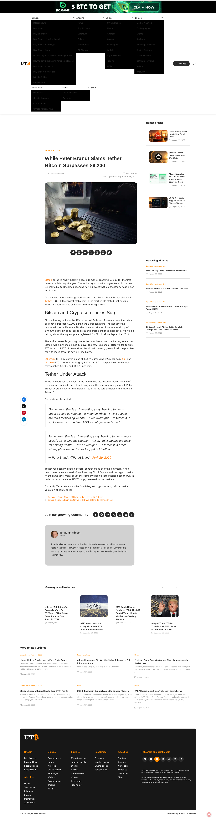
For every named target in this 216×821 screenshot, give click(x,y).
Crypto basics (54, 758)
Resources (37, 87)
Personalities (101, 769)
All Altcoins (83, 50)
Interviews (142, 71)
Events (140, 33)
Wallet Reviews (144, 55)
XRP (124, 358)
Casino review (77, 773)
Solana (81, 39)
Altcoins (80, 18)
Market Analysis (144, 23)
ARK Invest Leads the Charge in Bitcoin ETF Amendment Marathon (91, 626)
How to (110, 28)
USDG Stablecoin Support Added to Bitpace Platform (177, 200)
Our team (122, 758)
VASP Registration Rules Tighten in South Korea (158, 691)
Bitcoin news (30, 758)
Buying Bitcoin (40, 33)
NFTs (109, 66)
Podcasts (38, 92)
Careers (121, 762)
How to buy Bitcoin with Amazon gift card (53, 61)
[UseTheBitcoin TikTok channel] (181, 759)
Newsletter (123, 766)
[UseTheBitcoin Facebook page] (145, 759)
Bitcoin (35, 18)
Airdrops (111, 33)
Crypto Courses (41, 98)
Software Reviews (145, 61)
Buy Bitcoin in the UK (43, 66)
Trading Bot (76, 785)
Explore (138, 18)
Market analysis (78, 758)
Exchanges (112, 44)
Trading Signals (144, 28)
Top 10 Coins (84, 28)
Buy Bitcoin (38, 28)
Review (74, 769)
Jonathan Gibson (56, 173)
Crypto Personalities (43, 109)
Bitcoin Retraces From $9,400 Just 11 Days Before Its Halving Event (80, 500)
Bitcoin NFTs (39, 82)
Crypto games (54, 781)
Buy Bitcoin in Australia (44, 71)
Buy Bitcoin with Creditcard (46, 39)
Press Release (70, 92)
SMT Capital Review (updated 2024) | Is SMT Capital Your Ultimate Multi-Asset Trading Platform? (128, 613)
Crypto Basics (114, 23)
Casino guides (54, 769)
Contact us (123, 773)
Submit (64, 87)
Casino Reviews (144, 50)
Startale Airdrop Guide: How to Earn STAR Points (177, 155)
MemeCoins (83, 44)
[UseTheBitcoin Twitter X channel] (163, 759)
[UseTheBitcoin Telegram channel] (151, 759)
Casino (110, 39)
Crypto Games (114, 55)
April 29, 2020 (101, 457)
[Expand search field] (194, 64)
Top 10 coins (30, 787)
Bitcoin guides (31, 766)
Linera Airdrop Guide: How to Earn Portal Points (178, 134)
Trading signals (78, 762)
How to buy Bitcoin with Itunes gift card (52, 55)
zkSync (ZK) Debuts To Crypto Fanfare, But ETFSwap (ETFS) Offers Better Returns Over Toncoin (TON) (56, 613)
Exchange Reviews (146, 44)
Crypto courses (102, 762)
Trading (110, 61)
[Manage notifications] (209, 814)
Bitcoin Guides (40, 77)
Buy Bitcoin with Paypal (44, 44)
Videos (140, 66)
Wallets (110, 50)
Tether (48, 300)
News (80, 23)
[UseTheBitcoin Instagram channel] (169, 759)
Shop (93, 87)
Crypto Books (40, 103)
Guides (109, 18)
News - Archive (52, 150)
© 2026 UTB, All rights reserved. (33, 813)
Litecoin (49, 362)
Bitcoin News (39, 23)
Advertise (67, 98)
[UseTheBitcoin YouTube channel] (157, 759)
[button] (74, 17)
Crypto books (101, 766)
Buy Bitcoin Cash (41, 50)
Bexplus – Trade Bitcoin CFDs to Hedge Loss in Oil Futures (75, 497)
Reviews (141, 39)
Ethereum (82, 33)
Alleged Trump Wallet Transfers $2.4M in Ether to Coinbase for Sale (163, 626)
